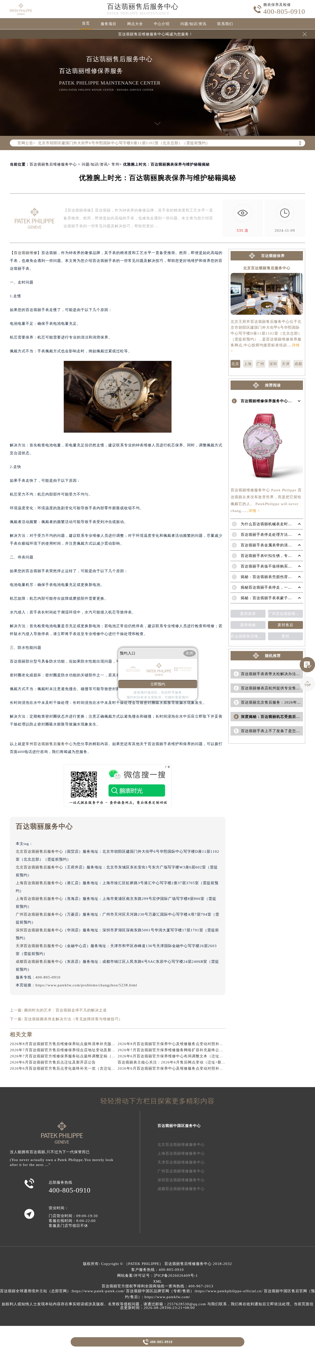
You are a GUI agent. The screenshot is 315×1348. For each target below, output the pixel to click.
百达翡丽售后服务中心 (142, 6)
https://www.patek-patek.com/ (98, 1291)
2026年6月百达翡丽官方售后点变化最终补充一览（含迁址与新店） (68, 1068)
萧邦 (285, 636)
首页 (86, 23)
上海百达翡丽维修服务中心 (181, 1153)
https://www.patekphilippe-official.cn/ (229, 1291)
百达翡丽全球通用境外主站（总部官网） (35, 1291)
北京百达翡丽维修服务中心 (181, 1145)
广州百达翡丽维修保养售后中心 (285, 614)
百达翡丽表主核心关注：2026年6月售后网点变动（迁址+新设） (173, 1062)
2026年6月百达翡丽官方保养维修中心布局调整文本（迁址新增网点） (178, 1056)
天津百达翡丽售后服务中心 (39, 946)
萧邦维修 (248, 625)
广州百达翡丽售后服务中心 (39, 914)
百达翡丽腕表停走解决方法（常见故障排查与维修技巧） (73, 1019)
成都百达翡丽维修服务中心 (181, 1189)
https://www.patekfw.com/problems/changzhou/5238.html (86, 985)
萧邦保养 (248, 614)
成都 (298, 364)
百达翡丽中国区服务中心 (179, 1126)
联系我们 (225, 24)
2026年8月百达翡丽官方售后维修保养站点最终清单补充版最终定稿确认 (72, 1044)
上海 (248, 364)
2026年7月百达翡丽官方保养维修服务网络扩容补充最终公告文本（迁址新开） (186, 1050)
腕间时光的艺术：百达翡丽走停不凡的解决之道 (65, 1010)
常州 (115, 164)
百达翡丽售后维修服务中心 (53, 164)
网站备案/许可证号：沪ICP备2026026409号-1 (157, 1275)
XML (157, 1281)
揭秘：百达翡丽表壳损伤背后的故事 (272, 577)
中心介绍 (162, 24)
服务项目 (108, 24)
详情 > (254, 511)
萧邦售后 (285, 625)
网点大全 (135, 24)
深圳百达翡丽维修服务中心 (181, 1180)
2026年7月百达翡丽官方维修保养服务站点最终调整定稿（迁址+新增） (71, 1056)
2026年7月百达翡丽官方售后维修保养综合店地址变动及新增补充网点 (70, 1050)
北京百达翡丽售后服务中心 (39, 851)
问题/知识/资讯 (193, 24)
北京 (235, 364)
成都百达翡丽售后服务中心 (39, 962)
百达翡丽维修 (25, 253)
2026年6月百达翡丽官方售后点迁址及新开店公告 (53, 1062)
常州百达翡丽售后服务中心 (49, 744)
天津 (286, 364)
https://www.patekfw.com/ (167, 1297)
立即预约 (157, 684)
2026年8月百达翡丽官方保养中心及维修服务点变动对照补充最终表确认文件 (184, 1044)
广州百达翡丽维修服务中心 (181, 1171)
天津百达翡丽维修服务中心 (181, 1162)
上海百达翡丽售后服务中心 (39, 883)
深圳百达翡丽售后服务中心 (39, 930)
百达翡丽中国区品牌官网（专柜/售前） (160, 1291)
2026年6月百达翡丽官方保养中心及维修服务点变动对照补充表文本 (176, 1068)
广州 (260, 364)
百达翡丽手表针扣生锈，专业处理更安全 (276, 556)
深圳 (273, 364)
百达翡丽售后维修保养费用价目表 (248, 636)
